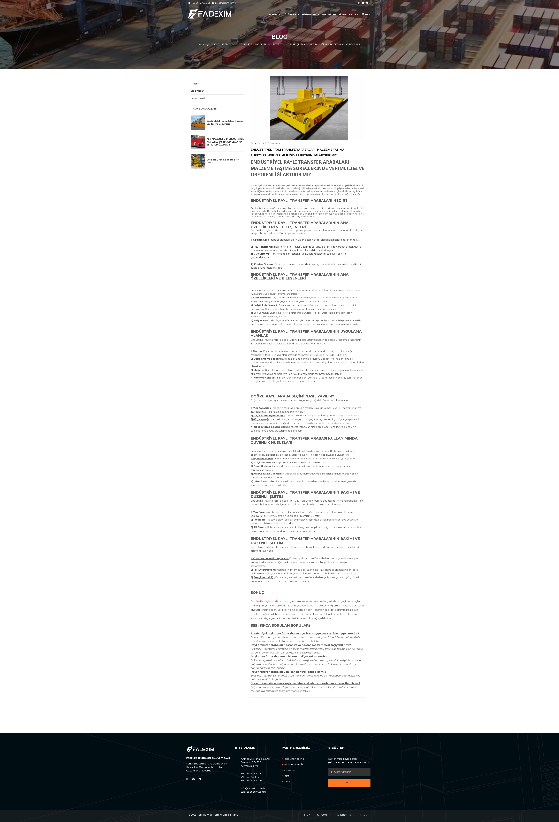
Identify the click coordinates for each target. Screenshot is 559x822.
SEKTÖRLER (329, 14)
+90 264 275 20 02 (251, 780)
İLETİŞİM (354, 14)
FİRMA (273, 14)
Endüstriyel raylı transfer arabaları (268, 185)
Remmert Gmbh (293, 764)
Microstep (289, 770)
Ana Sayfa (204, 44)
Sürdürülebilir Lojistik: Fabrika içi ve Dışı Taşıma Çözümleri (225, 122)
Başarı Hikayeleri (199, 98)
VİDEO (342, 14)
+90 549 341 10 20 (251, 777)
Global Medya (230, 814)
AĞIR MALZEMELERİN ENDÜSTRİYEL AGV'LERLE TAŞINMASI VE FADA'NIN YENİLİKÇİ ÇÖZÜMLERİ (225, 142)
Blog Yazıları (197, 91)
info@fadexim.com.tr (225, 3)
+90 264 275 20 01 (200, 3)
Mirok (286, 781)
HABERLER (258, 143)
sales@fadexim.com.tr (253, 791)
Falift (286, 776)
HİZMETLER (309, 14)
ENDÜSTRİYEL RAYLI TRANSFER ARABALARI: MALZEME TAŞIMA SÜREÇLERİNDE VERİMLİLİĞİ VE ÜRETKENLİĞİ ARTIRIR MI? (287, 44)
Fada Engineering (293, 758)
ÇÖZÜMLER (290, 14)
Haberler (195, 83)
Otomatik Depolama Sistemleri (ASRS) (223, 161)
